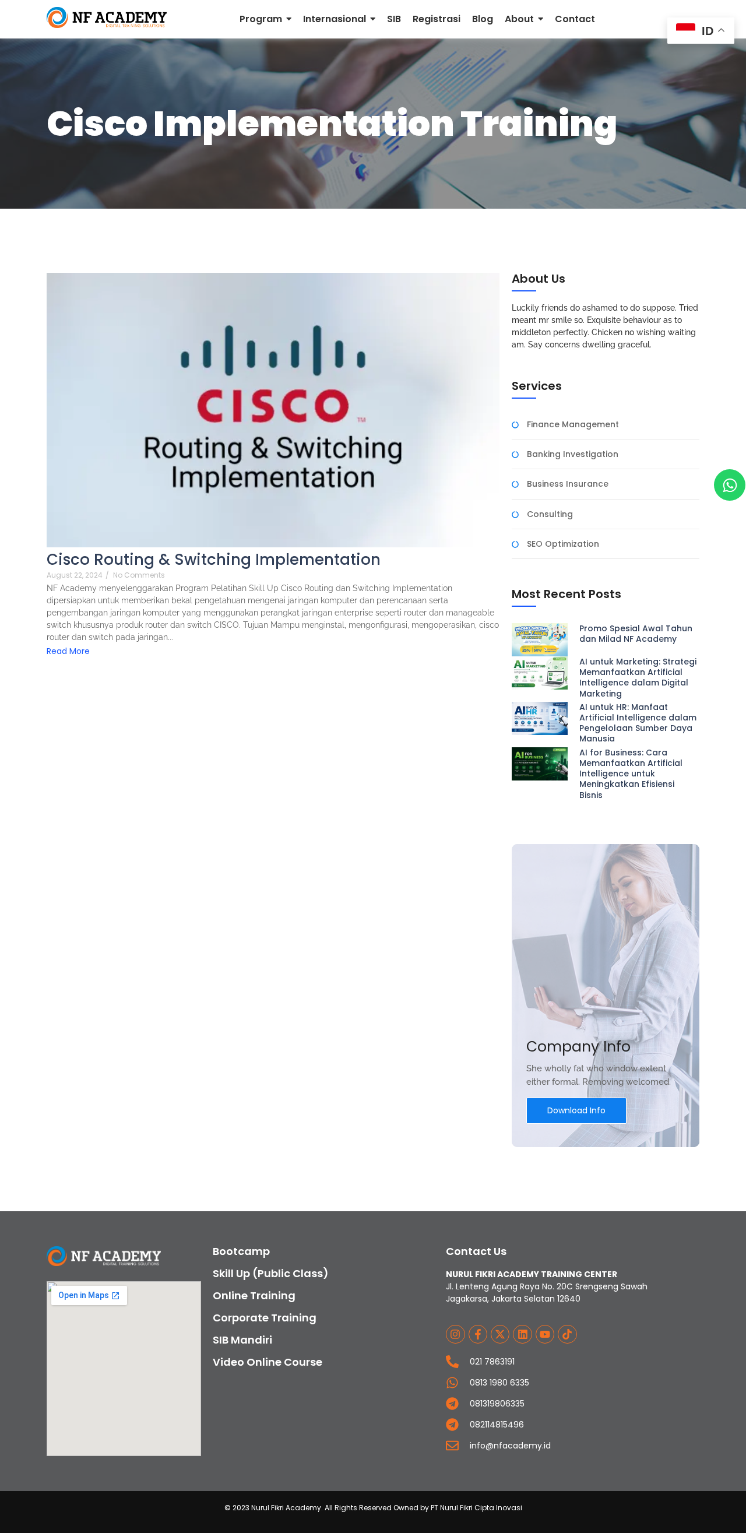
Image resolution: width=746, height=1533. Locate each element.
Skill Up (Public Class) (271, 1273)
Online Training (254, 1295)
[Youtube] (545, 1334)
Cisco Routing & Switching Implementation (214, 560)
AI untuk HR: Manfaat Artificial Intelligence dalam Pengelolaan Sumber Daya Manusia (637, 723)
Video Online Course (267, 1362)
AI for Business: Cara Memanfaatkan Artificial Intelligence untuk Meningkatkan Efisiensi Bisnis (630, 773)
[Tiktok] (567, 1334)
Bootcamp (241, 1251)
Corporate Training (264, 1317)
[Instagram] (455, 1334)
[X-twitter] (500, 1334)
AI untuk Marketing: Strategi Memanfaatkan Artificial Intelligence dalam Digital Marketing (637, 677)
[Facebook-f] (478, 1334)
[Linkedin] (522, 1334)
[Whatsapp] (729, 485)
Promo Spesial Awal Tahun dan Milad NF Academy (635, 633)
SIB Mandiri (242, 1339)
